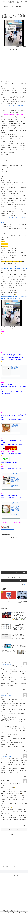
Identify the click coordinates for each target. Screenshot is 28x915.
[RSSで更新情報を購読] (20, 580)
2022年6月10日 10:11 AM (6, 782)
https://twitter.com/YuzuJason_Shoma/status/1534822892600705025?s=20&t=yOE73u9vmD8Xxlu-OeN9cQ (14, 220)
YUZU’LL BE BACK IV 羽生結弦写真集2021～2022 (14, 367)
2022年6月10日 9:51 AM (6, 664)
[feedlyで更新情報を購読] (7, 580)
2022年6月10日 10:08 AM (6, 756)
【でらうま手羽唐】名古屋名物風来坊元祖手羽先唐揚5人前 (15, 425)
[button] (24, 597)
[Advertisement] (14, 64)
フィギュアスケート (6, 534)
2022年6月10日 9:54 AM (6, 695)
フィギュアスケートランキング (7, 529)
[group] (8, 598)
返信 (25, 689)
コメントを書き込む (14, 829)
